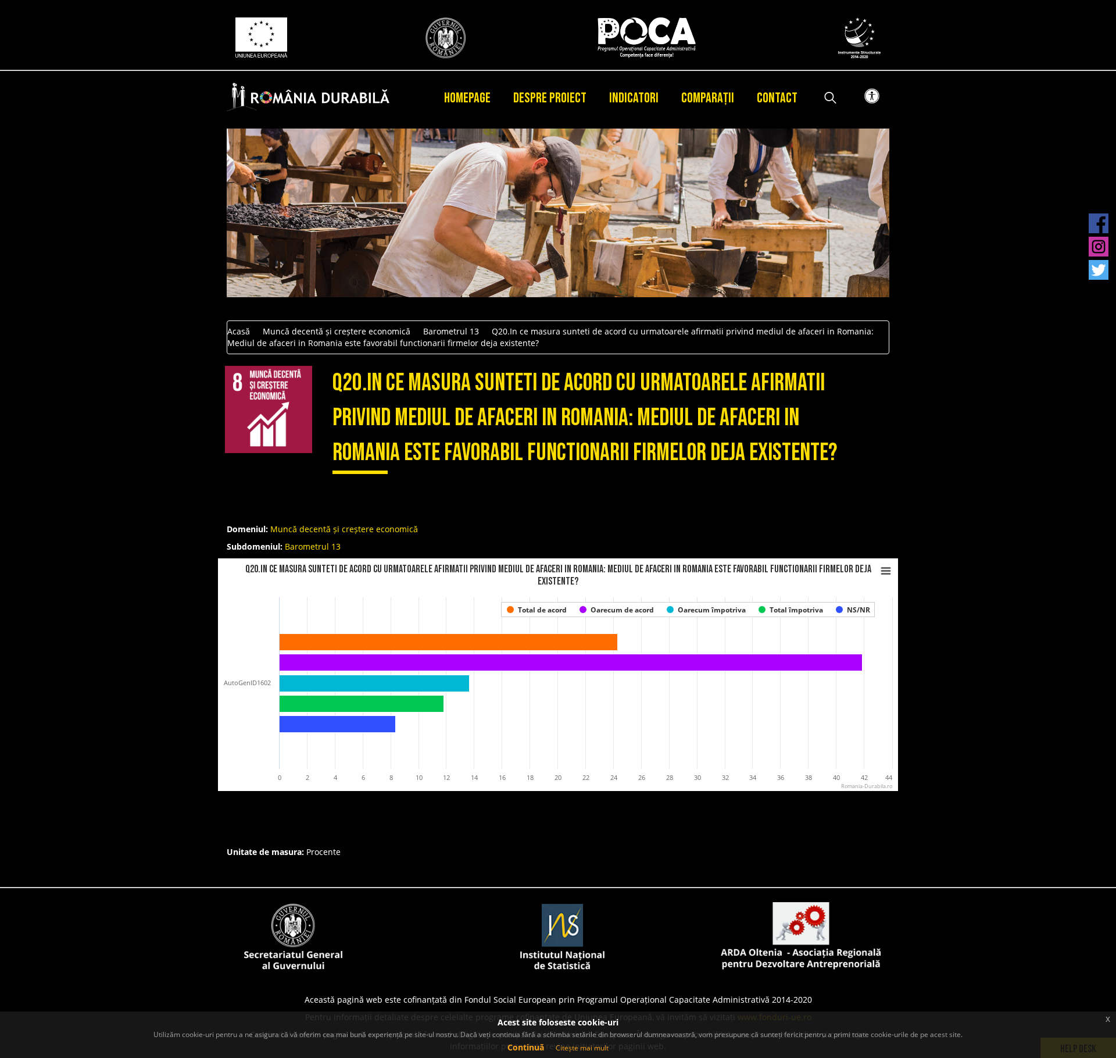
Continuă (525, 1047)
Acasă (238, 331)
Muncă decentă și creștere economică (336, 331)
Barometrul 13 (451, 331)
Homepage (467, 98)
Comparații (707, 98)
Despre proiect (549, 98)
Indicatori (634, 98)
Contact (777, 98)
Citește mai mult (582, 1048)
